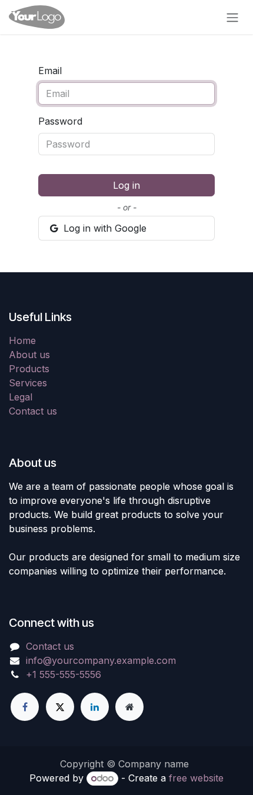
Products (29, 369)
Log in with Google (104, 228)
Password (60, 121)
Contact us (33, 411)
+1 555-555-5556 (63, 674)
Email (50, 70)
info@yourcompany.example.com (101, 660)
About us (29, 354)
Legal (20, 397)
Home (22, 340)
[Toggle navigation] (232, 17)
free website (196, 778)
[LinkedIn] (95, 707)
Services (28, 383)
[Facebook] (25, 707)
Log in (126, 185)
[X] (60, 707)
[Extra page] (129, 707)
